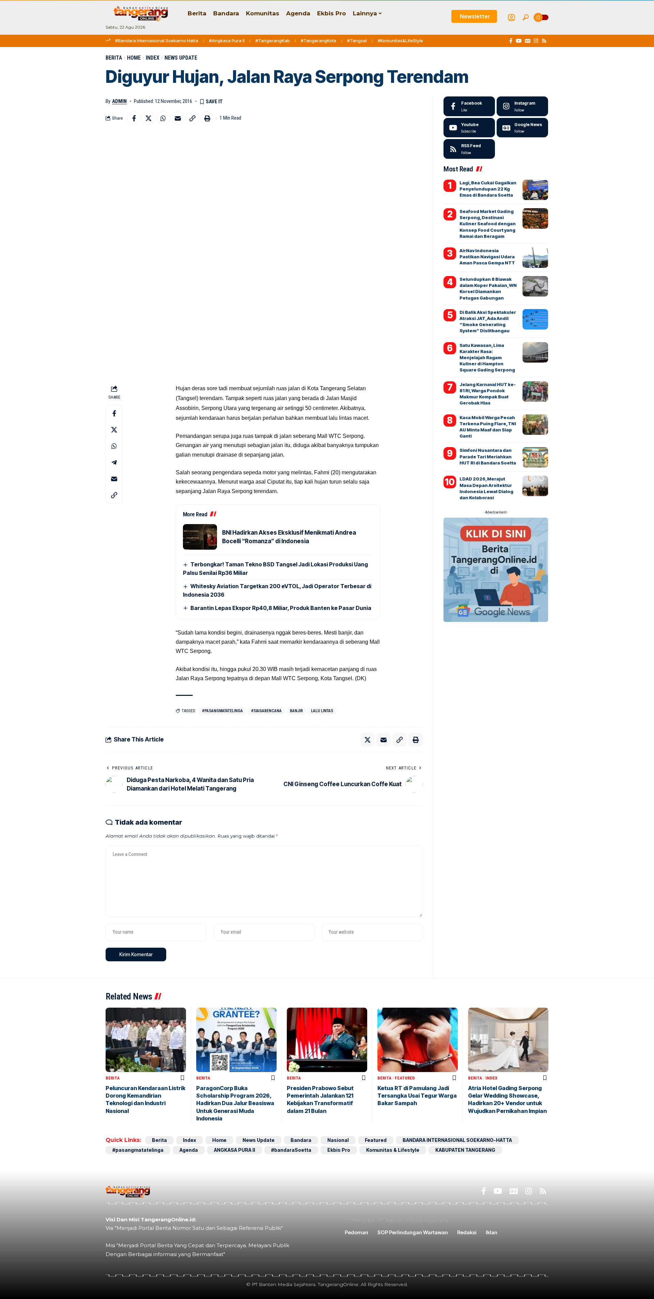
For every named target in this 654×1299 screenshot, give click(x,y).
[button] (526, 17)
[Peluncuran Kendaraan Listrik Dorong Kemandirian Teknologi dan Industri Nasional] (146, 1040)
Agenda (189, 1150)
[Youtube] (469, 128)
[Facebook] (511, 41)
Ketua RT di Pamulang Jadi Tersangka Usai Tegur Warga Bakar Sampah (417, 1096)
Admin (119, 101)
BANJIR (296, 710)
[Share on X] (148, 118)
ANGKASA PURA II (234, 1150)
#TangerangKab (272, 40)
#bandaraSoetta (291, 1150)
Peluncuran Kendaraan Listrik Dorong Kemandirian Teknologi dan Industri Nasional (145, 1099)
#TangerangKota (318, 40)
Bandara (301, 1140)
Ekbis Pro (338, 1150)
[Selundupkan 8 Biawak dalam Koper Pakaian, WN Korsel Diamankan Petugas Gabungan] (535, 286)
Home (134, 58)
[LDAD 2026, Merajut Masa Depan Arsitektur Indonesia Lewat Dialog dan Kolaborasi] (535, 486)
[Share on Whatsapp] (163, 118)
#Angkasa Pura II (227, 40)
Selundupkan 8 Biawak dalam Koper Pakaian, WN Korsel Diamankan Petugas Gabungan (488, 288)
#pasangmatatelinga (222, 710)
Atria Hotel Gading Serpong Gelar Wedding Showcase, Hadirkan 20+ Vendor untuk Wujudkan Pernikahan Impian (507, 1099)
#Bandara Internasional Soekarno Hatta (156, 40)
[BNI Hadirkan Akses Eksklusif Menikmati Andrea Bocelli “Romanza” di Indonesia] (200, 537)
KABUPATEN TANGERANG (465, 1150)
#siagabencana (266, 710)
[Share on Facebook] (134, 118)
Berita (114, 58)
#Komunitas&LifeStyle (400, 40)
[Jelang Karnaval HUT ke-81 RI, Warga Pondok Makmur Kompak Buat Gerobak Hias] (535, 391)
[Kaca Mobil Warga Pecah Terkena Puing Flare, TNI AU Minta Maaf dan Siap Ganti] (535, 424)
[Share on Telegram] (114, 462)
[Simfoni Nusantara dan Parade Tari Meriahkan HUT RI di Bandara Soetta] (535, 457)
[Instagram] (536, 41)
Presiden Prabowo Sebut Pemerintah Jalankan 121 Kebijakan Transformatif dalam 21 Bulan (320, 1099)
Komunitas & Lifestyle (392, 1150)
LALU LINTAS (322, 710)
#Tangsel (357, 40)
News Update (181, 58)
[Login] (511, 17)
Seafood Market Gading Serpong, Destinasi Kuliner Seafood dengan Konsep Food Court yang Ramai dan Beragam (488, 224)
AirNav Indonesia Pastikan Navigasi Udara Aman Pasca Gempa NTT (487, 256)
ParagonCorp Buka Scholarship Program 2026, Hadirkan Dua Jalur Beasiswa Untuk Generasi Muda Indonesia (235, 1103)
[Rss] (544, 41)
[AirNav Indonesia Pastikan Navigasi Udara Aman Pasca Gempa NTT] (535, 257)
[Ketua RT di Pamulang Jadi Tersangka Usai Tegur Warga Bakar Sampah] (417, 1040)
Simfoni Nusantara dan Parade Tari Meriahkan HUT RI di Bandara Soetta (488, 456)
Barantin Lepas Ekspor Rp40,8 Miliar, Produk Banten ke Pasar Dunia (280, 608)
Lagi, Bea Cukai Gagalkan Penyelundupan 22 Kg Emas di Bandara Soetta (488, 189)
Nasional (338, 1140)
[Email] (178, 118)
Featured (405, 1078)
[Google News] (527, 41)
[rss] (469, 149)
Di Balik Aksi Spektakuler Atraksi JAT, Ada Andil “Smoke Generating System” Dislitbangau (488, 321)
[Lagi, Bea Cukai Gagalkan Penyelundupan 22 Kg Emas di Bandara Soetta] (535, 190)
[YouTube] (518, 41)
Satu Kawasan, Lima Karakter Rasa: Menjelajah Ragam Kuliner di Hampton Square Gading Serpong (487, 357)
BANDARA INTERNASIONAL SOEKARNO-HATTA (457, 1140)
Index (152, 58)
